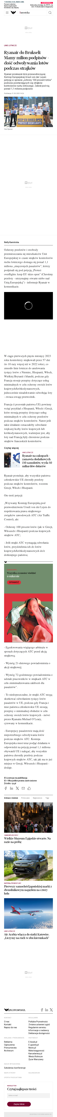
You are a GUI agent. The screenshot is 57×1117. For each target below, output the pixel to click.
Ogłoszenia (9, 1045)
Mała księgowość (36, 1050)
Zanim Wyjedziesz (11, 835)
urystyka (24, 12)
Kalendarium (34, 1073)
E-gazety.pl (33, 1045)
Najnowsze (37, 798)
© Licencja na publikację (15, 778)
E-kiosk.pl (32, 1042)
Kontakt (7, 1024)
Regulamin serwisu (37, 1027)
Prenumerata (10, 1048)
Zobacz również (11, 798)
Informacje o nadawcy (38, 1030)
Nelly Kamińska (11, 242)
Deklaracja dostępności (39, 1033)
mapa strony (9, 1073)
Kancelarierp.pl (35, 1053)
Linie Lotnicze (10, 45)
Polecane (25, 798)
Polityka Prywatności (38, 1021)
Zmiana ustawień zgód (39, 1024)
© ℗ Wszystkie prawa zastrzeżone (20, 780)
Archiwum (9, 1050)
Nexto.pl (32, 1048)
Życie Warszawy (35, 1059)
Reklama (8, 1042)
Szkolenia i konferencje (15, 1068)
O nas (6, 1021)
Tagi (47, 798)
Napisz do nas (10, 1027)
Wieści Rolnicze (35, 1056)
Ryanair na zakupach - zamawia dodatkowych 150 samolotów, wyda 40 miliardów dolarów (37, 461)
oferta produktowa (13, 1077)
